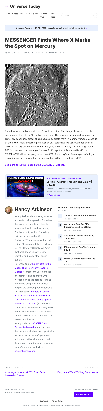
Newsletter (33, 14)
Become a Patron (83, 394)
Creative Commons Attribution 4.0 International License (61, 405)
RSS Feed (53, 15)
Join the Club (43, 15)
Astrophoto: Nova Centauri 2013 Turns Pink (80, 237)
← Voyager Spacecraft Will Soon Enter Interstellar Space (25, 374)
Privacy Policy (57, 401)
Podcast (23, 14)
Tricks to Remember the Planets (80, 215)
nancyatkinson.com (25, 351)
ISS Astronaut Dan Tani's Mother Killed (80, 248)
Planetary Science (56, 52)
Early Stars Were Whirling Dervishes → (77, 372)
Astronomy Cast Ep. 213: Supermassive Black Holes (77, 225)
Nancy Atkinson (14, 52)
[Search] (95, 15)
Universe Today (25, 6)
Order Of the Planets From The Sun (79, 260)
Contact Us (44, 401)
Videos (15, 14)
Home (7, 14)
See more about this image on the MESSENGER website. (35, 164)
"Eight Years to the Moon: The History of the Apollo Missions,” (33, 268)
